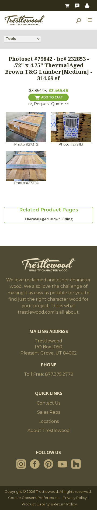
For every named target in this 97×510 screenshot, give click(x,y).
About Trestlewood (48, 430)
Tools (11, 38)
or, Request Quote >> (48, 103)
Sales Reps (48, 412)
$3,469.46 (58, 90)
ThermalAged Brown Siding (49, 219)
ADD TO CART (52, 97)
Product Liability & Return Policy (49, 504)
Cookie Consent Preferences (33, 497)
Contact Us (48, 403)
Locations (49, 421)
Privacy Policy (75, 497)
